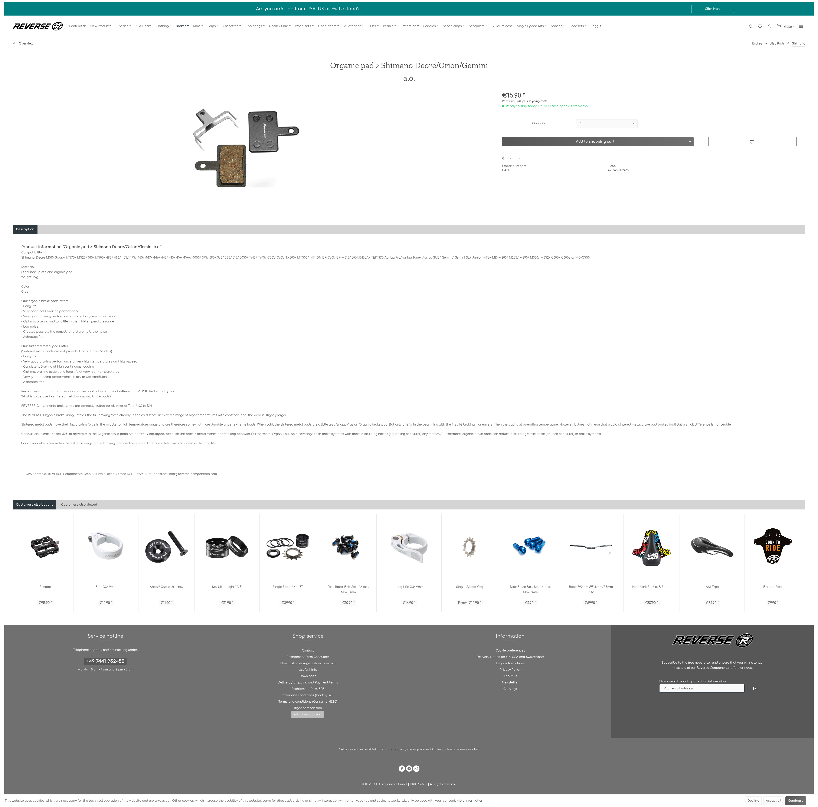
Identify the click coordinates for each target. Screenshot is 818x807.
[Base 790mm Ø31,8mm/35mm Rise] (591, 547)
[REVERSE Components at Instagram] (416, 769)
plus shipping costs (534, 101)
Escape (45, 586)
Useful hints (308, 669)
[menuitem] (77, 26)
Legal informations (510, 663)
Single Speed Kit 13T (287, 586)
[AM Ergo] (712, 547)
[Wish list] (760, 26)
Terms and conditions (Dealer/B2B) (307, 695)
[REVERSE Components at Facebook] (402, 769)
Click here (712, 8)
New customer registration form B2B (308, 663)
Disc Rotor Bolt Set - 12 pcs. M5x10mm (348, 589)
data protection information (704, 681)
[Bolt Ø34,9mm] (106, 547)
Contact (308, 650)
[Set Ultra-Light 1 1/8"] (227, 547)
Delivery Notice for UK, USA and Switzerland (510, 657)
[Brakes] (182, 26)
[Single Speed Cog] (470, 547)
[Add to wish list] (752, 141)
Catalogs (510, 688)
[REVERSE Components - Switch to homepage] (38, 26)
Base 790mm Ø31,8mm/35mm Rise (591, 589)
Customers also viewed (79, 504)
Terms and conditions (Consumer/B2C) (307, 701)
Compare (513, 158)
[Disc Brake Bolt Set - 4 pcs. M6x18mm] (530, 547)
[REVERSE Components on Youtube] (409, 769)
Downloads (308, 676)
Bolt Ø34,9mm (105, 586)
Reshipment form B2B (307, 688)
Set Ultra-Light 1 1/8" (227, 586)
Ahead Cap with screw (166, 586)
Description (25, 229)
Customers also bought (34, 504)
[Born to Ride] (773, 547)
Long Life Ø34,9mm (409, 586)
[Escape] (45, 547)
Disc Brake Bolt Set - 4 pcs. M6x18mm (530, 589)
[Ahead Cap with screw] (166, 547)
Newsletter (510, 682)
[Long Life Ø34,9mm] (409, 547)
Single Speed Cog (469, 586)
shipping (394, 749)
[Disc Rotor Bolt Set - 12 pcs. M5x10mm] (348, 547)
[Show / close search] (750, 26)
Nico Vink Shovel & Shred (651, 586)
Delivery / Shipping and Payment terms (308, 682)
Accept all (773, 800)
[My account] (769, 26)
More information (470, 800)
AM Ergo (712, 586)
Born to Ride (772, 586)
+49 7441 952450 (105, 661)
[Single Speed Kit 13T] (288, 547)
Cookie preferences (510, 650)
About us (510, 676)
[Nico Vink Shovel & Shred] (652, 547)
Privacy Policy (510, 669)
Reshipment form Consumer (308, 657)
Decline (753, 800)
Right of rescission (308, 708)
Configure (795, 800)
